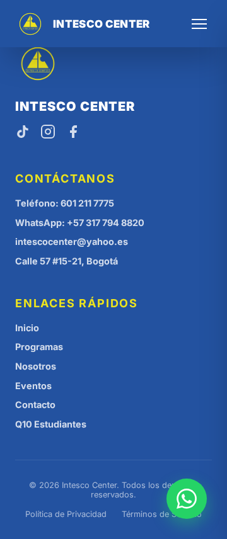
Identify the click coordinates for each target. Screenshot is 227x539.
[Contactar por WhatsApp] (186, 499)
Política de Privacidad (66, 514)
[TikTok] (22, 133)
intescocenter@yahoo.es (71, 241)
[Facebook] (73, 133)
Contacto (35, 404)
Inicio (27, 327)
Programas (39, 346)
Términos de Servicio (162, 514)
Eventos (33, 385)
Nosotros (35, 366)
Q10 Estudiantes (50, 424)
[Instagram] (47, 133)
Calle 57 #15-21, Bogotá (66, 261)
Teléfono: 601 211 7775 (64, 203)
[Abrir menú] (199, 24)
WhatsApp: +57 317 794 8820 (79, 222)
